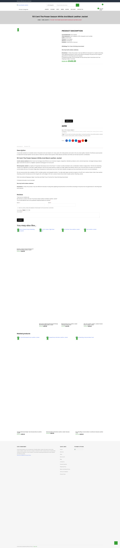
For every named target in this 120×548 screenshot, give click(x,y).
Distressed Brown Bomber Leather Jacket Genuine (58, 431)
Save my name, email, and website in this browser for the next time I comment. (36, 207)
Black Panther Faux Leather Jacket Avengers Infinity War (69, 324)
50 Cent (66, 134)
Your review (20, 211)
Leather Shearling (78, 135)
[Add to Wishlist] (63, 124)
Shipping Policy (63, 466)
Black (80, 134)
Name (18, 202)
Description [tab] (20, 146)
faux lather (93, 134)
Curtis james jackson (85, 134)
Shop (61, 454)
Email (49, 202)
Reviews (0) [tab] (27, 146)
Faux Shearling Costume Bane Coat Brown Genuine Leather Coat (89, 432)
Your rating (19, 210)
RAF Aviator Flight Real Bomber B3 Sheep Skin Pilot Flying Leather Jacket (48, 324)
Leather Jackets (86, 131)
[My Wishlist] (101, 5)
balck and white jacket (73, 134)
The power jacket (86, 135)
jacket (97, 134)
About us (62, 452)
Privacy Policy (28, 455)
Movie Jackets (99, 131)
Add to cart (69, 121)
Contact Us (62, 461)
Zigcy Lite (35, 546)
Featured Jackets (79, 131)
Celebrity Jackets (71, 131)
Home (61, 449)
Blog (61, 459)
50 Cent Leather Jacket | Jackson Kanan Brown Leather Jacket (93, 324)
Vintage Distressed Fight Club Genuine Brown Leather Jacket (29, 432)
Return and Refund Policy (65, 469)
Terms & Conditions (21, 455)
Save (80, 140)
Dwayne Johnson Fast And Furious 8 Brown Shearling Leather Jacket (25, 249)
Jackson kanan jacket (69, 135)
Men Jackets (93, 131)
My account (62, 456)
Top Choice (64, 132)
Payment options (63, 464)
